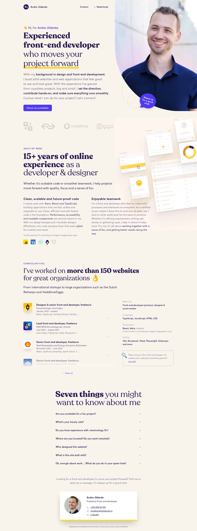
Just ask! (132, 361)
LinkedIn (94, 514)
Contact (84, 6)
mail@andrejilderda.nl (101, 511)
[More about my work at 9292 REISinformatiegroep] (108, 336)
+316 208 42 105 (98, 507)
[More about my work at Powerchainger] (108, 318)
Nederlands (102, 6)
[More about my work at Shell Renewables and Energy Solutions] (108, 355)
